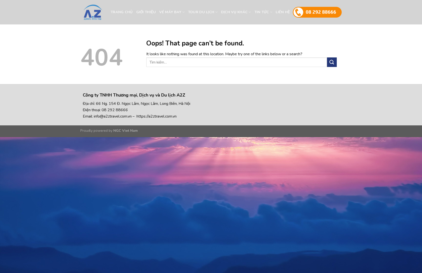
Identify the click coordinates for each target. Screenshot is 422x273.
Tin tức (261, 12)
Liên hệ (283, 12)
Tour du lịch (201, 12)
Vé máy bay (170, 12)
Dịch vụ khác (234, 12)
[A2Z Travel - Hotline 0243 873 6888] (101, 12)
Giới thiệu (146, 12)
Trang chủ (122, 12)
